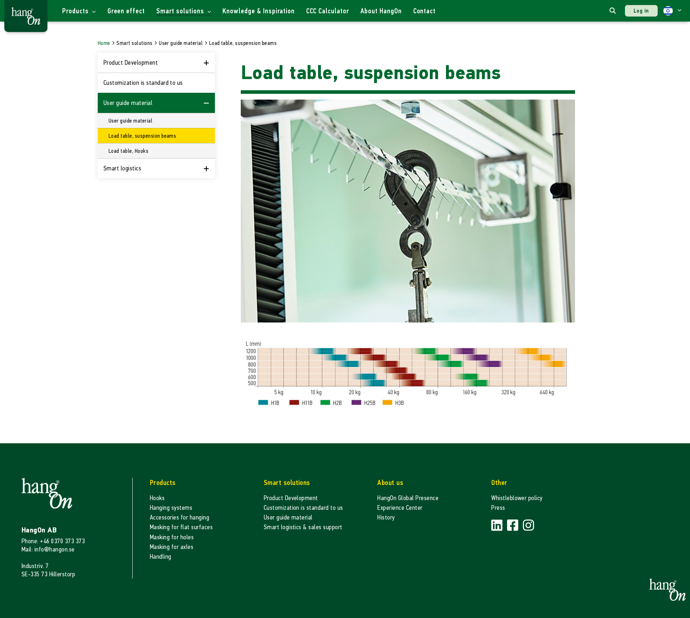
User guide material (288, 517)
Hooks (157, 498)
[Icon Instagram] (528, 525)
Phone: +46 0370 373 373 (53, 541)
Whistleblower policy (517, 498)
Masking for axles (171, 547)
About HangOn (381, 10)
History (386, 517)
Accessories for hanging (179, 517)
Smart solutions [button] (181, 10)
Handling (160, 557)
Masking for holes (172, 537)
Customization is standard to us (143, 83)
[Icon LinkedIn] (497, 525)
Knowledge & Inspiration (258, 10)
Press (498, 508)
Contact (424, 10)
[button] (672, 10)
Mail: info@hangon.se (48, 549)
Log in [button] (641, 10)
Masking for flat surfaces (181, 527)
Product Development (291, 498)
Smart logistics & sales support (303, 527)
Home (104, 43)
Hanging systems (171, 508)
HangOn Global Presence (407, 498)
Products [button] (76, 10)
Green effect (126, 10)
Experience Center (399, 508)
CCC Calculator (327, 10)
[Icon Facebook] (513, 525)
